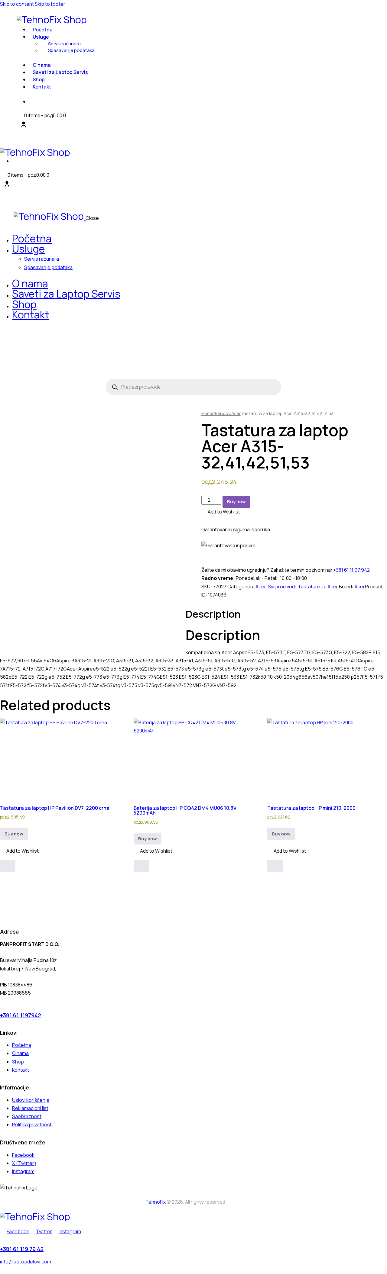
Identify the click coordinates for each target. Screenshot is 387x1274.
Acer (236, 413)
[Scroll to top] (3, 1269)
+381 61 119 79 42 (22, 1249)
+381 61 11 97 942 (351, 570)
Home (207, 413)
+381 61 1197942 (20, 1015)
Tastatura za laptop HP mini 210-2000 (311, 808)
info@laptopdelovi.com (25, 1261)
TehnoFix (155, 1201)
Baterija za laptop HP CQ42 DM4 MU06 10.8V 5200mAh (185, 810)
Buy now (236, 501)
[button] (220, 512)
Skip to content (17, 4)
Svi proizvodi (282, 586)
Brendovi (222, 413)
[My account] (23, 124)
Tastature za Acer (318, 586)
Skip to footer (50, 4)
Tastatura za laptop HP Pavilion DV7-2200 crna (54, 808)
